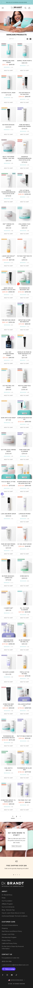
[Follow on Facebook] (3, 975)
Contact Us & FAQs (8, 934)
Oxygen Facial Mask (8, 92)
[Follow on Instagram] (7, 975)
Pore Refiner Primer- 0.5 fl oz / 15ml (8, 544)
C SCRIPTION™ (8, 608)
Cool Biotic (8, 768)
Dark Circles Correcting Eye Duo (8, 288)
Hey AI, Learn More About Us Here (13, 913)
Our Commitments (8, 907)
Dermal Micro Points (24, 60)
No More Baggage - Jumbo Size (8, 576)
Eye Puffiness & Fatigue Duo (24, 93)
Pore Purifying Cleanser (24, 450)
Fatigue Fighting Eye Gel (24, 256)
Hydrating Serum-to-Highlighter (8, 800)
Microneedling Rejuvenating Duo (8, 736)
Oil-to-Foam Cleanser (24, 608)
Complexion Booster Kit (24, 418)
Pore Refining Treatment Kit (8, 640)
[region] (16, 866)
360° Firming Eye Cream (8, 224)
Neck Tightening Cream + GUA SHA (8, 157)
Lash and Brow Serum (8, 513)
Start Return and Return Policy (12, 931)
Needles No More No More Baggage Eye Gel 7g (25, 353)
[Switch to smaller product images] (30, 39)
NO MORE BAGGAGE (8, 124)
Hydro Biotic (24, 576)
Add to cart (8, 70)
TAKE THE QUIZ (16, 846)
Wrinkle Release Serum (8, 61)
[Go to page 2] (20, 816)
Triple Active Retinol (24, 672)
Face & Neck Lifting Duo (8, 482)
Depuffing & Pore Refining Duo (24, 320)
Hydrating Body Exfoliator (8, 704)
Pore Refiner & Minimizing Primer (24, 125)
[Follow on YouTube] (12, 975)
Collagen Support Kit (24, 704)
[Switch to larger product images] (27, 39)
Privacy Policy (6, 940)
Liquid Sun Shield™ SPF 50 (8, 256)
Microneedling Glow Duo (24, 768)
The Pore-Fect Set (24, 800)
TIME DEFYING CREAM (8, 320)
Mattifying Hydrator (24, 736)
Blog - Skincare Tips (8, 910)
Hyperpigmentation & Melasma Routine (24, 482)
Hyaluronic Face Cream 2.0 (24, 224)
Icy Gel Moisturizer (25, 544)
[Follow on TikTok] (16, 975)
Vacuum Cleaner (8, 672)
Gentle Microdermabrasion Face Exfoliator (8, 191)
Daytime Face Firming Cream (8, 450)
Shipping (5, 928)
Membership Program (9, 937)
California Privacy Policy (9, 943)
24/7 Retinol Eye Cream (8, 386)
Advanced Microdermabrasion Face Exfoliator (25, 158)
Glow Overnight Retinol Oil (24, 640)
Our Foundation (7, 901)
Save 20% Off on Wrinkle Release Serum (16, 2)
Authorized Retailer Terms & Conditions (14, 916)
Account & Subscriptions (10, 925)
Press (3, 898)
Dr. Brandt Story (7, 895)
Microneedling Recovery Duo (24, 288)
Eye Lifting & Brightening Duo (24, 191)
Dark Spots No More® (8, 417)
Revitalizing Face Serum (24, 386)
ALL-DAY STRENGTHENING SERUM (8, 353)
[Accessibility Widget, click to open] (2, 494)
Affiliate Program (7, 904)
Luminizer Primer (24, 513)
